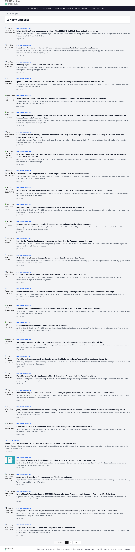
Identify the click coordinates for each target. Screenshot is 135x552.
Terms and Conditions (123, 549)
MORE (104, 8)
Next (75, 542)
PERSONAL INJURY (46, 8)
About (93, 549)
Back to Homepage (12, 14)
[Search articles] (129, 2)
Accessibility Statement (103, 549)
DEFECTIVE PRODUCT (81, 8)
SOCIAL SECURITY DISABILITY (64, 8)
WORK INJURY (95, 8)
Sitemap (87, 549)
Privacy (113, 549)
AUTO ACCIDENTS (33, 8)
